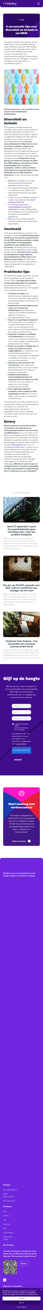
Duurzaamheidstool (10, 1190)
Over (5, 1211)
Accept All (21, 1298)
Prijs (4, 1220)
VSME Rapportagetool (8, 1195)
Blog (4, 1228)
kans (23, 181)
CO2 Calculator (9, 1201)
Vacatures (6, 1224)
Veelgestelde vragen (7, 1238)
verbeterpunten (17, 445)
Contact (6, 1215)
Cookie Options (21, 1307)
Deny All (21, 1303)
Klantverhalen (8, 1232)
